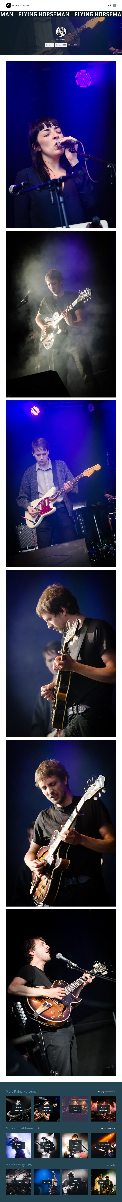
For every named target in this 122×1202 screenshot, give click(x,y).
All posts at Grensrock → (108, 1128)
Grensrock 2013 (61, 45)
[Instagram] (109, 5)
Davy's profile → (111, 1165)
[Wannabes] (9, 5)
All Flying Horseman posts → (107, 1092)
